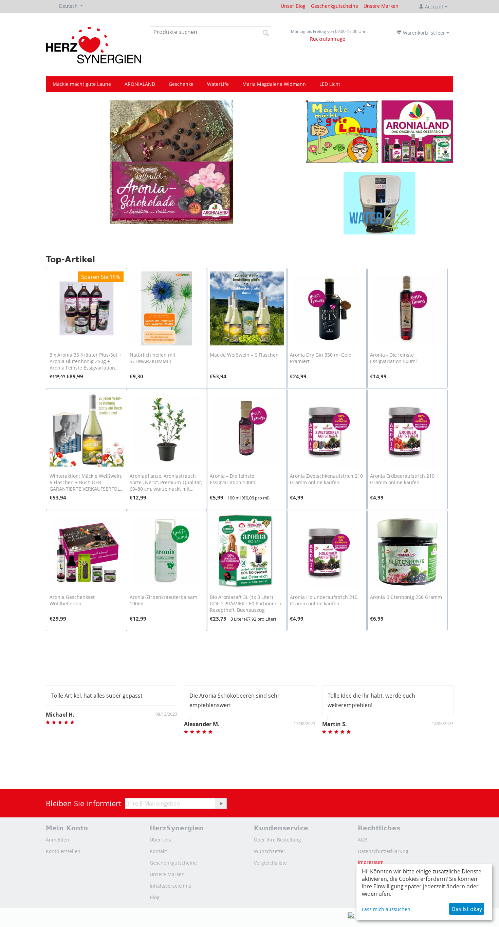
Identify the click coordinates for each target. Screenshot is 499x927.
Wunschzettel (269, 851)
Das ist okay (466, 909)
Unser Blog (293, 6)
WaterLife (218, 84)
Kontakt (158, 851)
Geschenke (181, 84)
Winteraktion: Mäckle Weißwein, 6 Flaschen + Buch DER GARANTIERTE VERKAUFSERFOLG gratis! (86, 482)
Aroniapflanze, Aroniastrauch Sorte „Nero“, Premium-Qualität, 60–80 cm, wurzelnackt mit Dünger (166, 482)
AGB (362, 839)
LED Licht (329, 84)
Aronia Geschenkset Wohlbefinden (72, 600)
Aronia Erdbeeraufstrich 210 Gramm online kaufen (402, 479)
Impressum (371, 862)
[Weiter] (221, 803)
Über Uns (160, 839)
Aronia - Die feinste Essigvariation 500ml (393, 358)
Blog (155, 897)
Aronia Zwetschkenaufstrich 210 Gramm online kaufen (326, 479)
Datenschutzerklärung (383, 851)
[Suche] (266, 32)
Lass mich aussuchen (386, 909)
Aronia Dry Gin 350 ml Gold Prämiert (321, 358)
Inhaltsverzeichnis (170, 886)
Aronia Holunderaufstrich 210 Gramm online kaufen (323, 600)
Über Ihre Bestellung (277, 839)
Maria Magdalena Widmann (274, 84)
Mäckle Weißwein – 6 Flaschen (244, 355)
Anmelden (57, 839)
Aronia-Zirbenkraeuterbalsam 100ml (163, 600)
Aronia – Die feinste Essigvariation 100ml (233, 479)
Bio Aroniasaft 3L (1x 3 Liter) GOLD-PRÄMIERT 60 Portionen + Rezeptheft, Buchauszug (246, 603)
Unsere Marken (381, 6)
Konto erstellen (63, 851)
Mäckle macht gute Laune (82, 84)
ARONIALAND (140, 84)
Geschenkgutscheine (334, 6)
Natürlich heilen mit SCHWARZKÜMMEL (152, 358)
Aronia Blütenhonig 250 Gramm (406, 597)
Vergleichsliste (270, 862)
